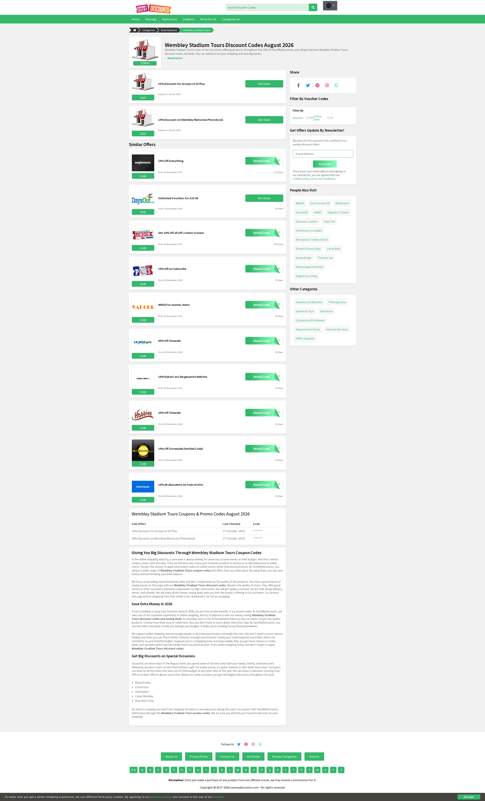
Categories (229, 19)
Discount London (307, 221)
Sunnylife (302, 212)
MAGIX (300, 203)
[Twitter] (308, 85)
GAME (318, 212)
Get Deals (264, 84)
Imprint (314, 756)
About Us (171, 756)
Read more (174, 58)
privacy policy (161, 796)
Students (189, 19)
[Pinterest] (317, 85)
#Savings (151, 19)
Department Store (308, 329)
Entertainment (169, 30)
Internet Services (337, 329)
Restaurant (169, 19)
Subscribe (325, 164)
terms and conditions (322, 178)
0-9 (133, 770)
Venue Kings (303, 257)
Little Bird (333, 248)
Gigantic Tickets (338, 212)
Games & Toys (305, 311)
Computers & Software (310, 320)
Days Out (329, 221)
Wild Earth (342, 203)
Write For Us (208, 19)
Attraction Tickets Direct (312, 239)
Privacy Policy (199, 756)
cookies (219, 796)
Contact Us (227, 756)
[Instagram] (327, 85)
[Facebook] (298, 85)
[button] (330, 5)
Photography (337, 302)
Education (326, 311)
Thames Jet (325, 257)
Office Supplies (305, 338)
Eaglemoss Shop (306, 276)
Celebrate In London (309, 230)
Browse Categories (284, 756)
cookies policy (301, 178)
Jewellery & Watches (309, 302)
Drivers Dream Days (308, 248)
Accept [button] (469, 796)
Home (136, 19)
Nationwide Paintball (309, 267)
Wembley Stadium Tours (196, 30)
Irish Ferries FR (319, 203)
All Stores (253, 756)
